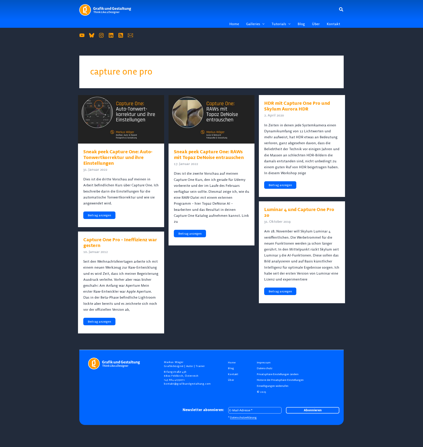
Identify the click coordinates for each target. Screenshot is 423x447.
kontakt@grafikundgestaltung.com (187, 383)
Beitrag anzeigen (100, 216)
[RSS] (120, 35)
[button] (341, 9)
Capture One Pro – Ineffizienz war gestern (120, 242)
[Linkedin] (111, 35)
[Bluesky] (91, 35)
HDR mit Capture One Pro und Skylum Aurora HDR (297, 106)
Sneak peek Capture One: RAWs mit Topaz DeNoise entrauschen (209, 154)
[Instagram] (101, 35)
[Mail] (130, 35)
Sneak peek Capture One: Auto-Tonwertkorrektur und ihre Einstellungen (117, 157)
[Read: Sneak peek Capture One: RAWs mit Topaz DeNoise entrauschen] (212, 119)
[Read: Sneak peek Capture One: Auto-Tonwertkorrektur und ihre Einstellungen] (121, 119)
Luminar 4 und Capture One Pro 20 (299, 212)
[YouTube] (82, 35)
